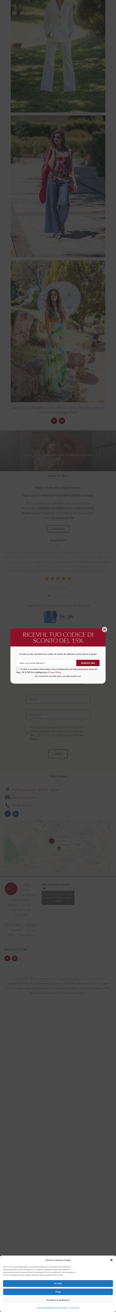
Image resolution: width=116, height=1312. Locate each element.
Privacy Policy (54, 672)
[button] (111, 1260)
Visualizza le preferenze (58, 1300)
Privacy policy (74, 1307)
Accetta (58, 1283)
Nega (58, 1291)
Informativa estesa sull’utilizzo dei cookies (52, 1307)
